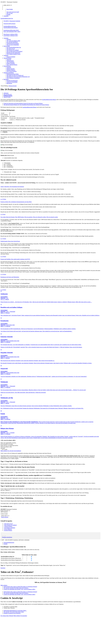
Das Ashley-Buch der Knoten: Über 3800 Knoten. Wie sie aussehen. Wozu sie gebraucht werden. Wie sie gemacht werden (29, 217)
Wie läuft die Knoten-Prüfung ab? (26, 104)
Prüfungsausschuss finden (13, 74)
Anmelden (6, 16)
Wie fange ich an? (11, 48)
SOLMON (3, 2)
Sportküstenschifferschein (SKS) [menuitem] (11, 30)
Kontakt (5, 543)
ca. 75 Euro (3, 238)
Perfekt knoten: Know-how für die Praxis (10, 241)
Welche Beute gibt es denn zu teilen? (20, 586)
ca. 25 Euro (3, 274)
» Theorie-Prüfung (8, 526)
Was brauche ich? (8, 94)
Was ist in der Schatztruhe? (13, 44)
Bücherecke (9, 83)
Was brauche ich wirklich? (13, 50)
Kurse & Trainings (11, 56)
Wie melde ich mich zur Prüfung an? (15, 75)
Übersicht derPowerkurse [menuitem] (9, 23)
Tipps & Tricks (7, 97)
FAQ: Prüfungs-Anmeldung (13, 78)
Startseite (9, 39)
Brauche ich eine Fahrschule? (13, 52)
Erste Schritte (7, 46)
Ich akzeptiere (23, 615)
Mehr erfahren (4, 450)
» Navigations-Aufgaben (9, 527)
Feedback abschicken (7, 537)
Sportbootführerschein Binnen (49, 99)
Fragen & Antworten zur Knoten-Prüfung (23, 103)
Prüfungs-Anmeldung (9, 72)
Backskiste (6, 79)
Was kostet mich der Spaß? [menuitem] (13, 12)
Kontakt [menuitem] (8, 14)
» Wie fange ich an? (8, 523)
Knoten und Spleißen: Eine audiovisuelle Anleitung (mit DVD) (15, 259)
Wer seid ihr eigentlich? (16, 588)
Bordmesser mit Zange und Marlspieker (10, 277)
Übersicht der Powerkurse (13, 43)
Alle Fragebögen (10, 62)
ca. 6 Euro (3, 214)
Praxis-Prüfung (7, 66)
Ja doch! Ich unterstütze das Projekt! (19, 589)
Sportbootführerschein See (7, 18)
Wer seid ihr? (14, 611)
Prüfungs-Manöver (11, 70)
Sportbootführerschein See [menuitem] (10, 26)
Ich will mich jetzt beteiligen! (14, 450)
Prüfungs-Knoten (11, 68)
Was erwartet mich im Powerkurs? (14, 51)
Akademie (6, 38)
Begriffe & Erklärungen (12, 80)
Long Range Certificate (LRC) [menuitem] (11, 35)
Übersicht (9, 59)
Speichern (3, 568)
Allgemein (6, 93)
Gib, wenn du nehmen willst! (13, 40)
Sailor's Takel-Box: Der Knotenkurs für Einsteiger (12, 186)
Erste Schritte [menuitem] (10, 9)
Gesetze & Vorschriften (12, 82)
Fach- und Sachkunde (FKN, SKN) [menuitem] (12, 31)
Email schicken (4, 517)
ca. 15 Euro (3, 199)
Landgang (6, 55)
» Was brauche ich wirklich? (10, 525)
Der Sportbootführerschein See (14, 47)
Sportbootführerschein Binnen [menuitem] (11, 27)
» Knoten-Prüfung (8, 530)
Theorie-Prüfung (7, 58)
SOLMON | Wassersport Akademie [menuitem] (12, 21)
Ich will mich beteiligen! (12, 42)
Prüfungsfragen (10, 60)
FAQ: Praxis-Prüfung (11, 71)
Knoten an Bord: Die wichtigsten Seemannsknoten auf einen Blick (16, 201)
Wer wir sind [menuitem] (9, 13)
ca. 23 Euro (3, 256)
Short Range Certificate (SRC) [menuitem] (11, 34)
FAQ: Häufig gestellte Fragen (13, 54)
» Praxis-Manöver (8, 529)
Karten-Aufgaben (11, 63)
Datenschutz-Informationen (15, 610)
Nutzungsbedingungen (9, 542)
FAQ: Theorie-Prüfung (12, 64)
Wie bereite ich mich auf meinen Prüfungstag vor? (18, 76)
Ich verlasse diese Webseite (7, 615)
